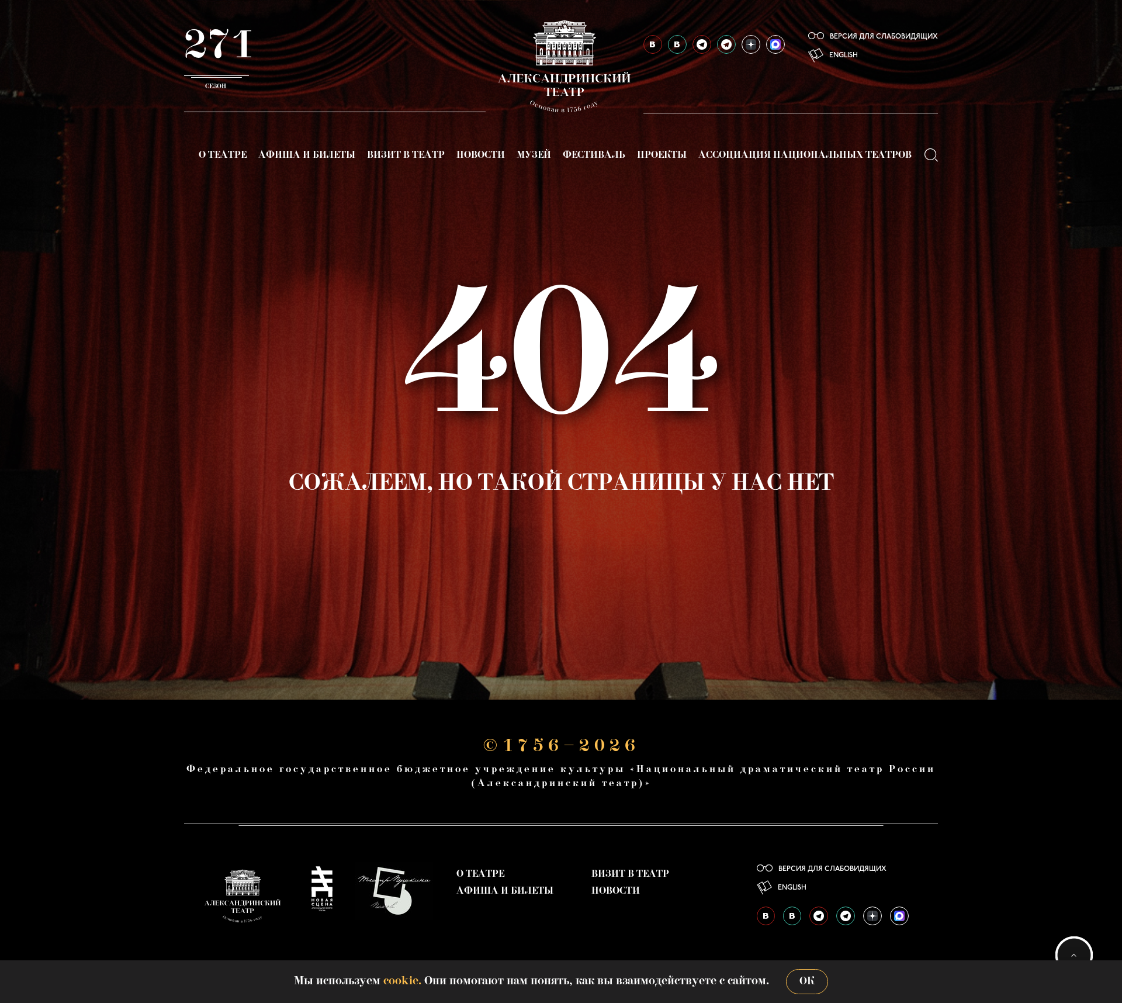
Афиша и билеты (306, 155)
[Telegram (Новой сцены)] (726, 44)
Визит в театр (406, 155)
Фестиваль (594, 155)
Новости (480, 155)
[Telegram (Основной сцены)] (701, 44)
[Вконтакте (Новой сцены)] (677, 44)
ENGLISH (843, 55)
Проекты (662, 155)
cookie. (402, 981)
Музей (534, 155)
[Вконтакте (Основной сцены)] (652, 44)
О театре (223, 155)
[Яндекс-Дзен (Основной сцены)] (751, 44)
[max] (775, 44)
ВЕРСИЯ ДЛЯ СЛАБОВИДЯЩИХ (884, 36)
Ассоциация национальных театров (805, 155)
